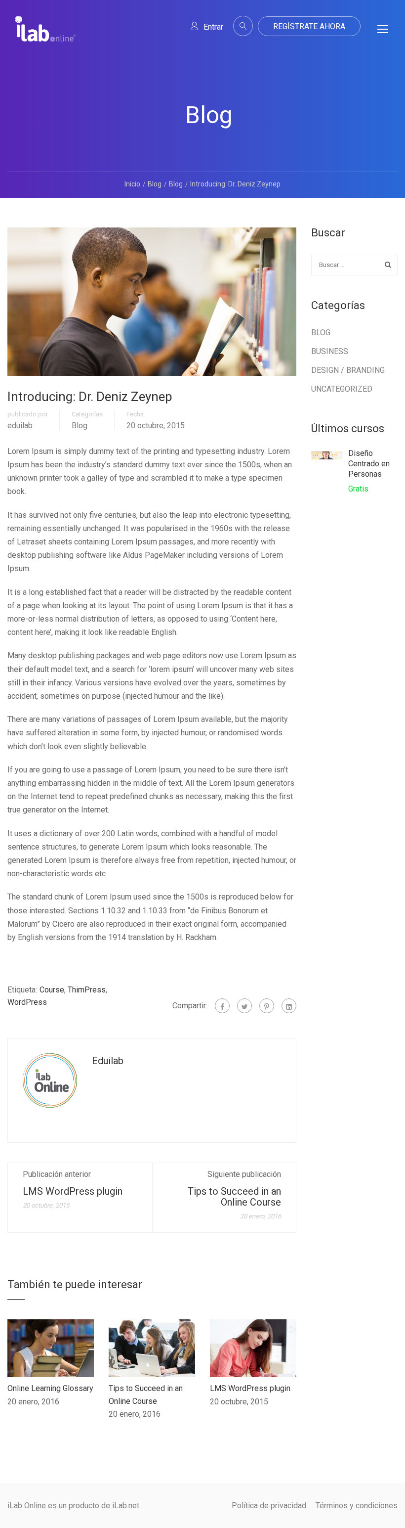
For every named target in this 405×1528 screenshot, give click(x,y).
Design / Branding (348, 370)
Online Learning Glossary (50, 1388)
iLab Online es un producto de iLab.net (73, 1505)
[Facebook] (222, 1005)
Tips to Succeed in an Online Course (234, 1196)
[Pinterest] (266, 1005)
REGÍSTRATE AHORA (309, 26)
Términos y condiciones (357, 1505)
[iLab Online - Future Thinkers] (45, 36)
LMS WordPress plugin (72, 1191)
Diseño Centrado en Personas (369, 464)
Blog (79, 425)
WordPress (27, 1002)
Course (52, 989)
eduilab (20, 425)
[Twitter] (244, 1005)
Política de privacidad (269, 1505)
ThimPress (87, 989)
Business (329, 351)
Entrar (213, 27)
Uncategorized (341, 389)
